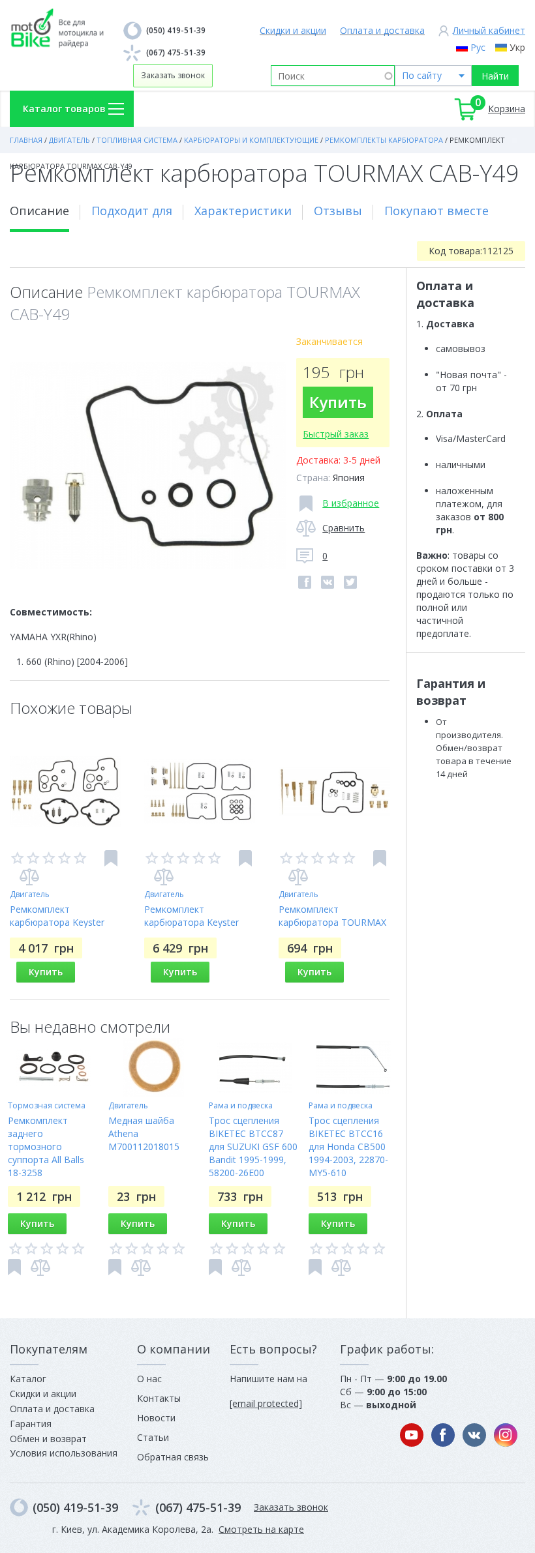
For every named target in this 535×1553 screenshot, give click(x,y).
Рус (477, 47)
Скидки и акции (293, 30)
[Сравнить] (29, 876)
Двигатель (30, 894)
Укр (517, 47)
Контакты (159, 1398)
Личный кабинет (489, 30)
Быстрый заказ (336, 434)
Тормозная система (46, 1105)
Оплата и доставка (382, 30)
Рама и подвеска (241, 1105)
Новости (156, 1418)
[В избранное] (110, 858)
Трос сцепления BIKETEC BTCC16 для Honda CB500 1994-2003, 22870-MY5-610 (348, 1146)
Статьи (153, 1437)
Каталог (28, 1378)
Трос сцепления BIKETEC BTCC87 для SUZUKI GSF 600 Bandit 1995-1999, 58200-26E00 (253, 1146)
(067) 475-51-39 (176, 52)
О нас (149, 1378)
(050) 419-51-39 (176, 30)
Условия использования (63, 1453)
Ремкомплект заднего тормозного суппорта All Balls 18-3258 (46, 1146)
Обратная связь (173, 1457)
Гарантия (31, 1423)
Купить (338, 402)
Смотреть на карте (261, 1529)
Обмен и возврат (48, 1438)
